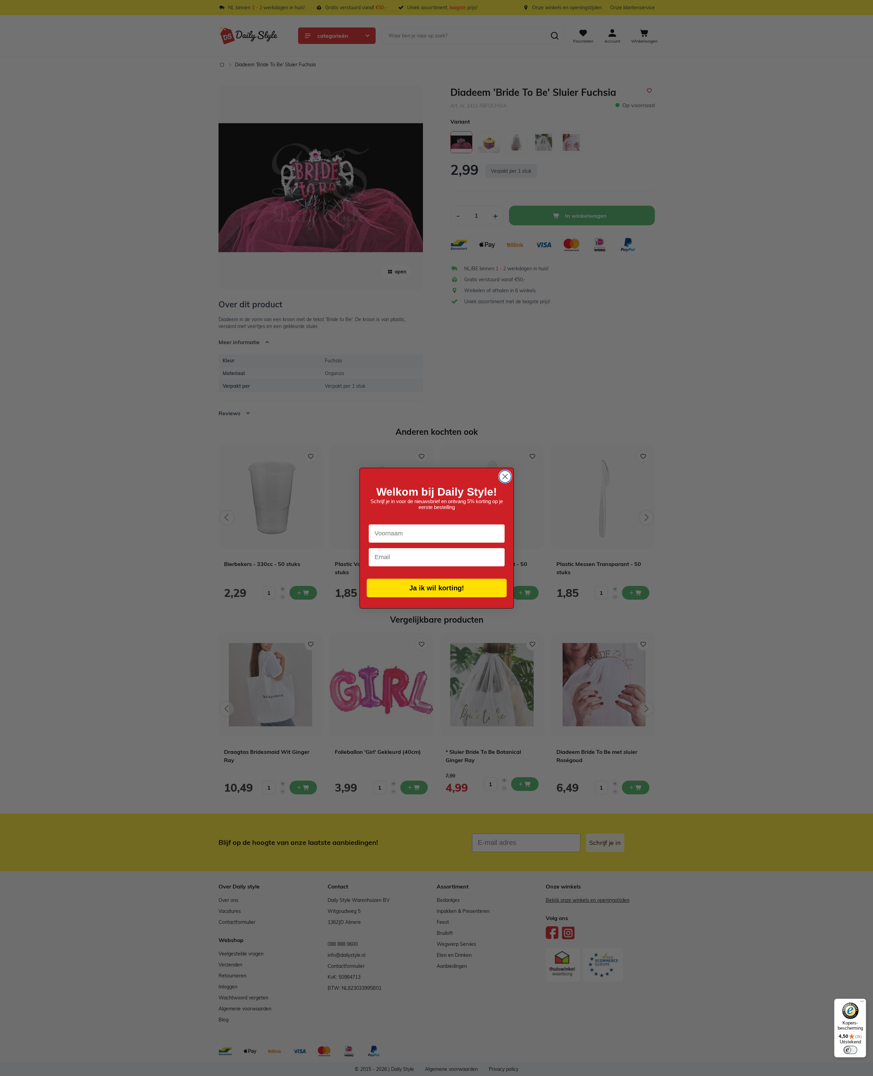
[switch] (850, 1050)
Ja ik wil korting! (436, 588)
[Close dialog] (505, 477)
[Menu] (862, 1003)
